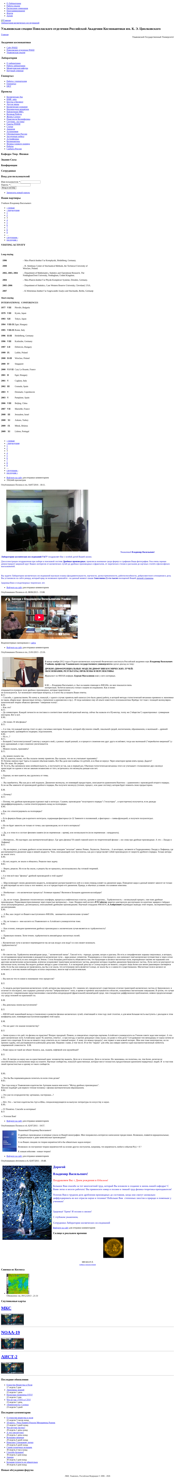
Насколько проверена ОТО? (20, 1395)
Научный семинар (15, 70)
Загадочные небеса (15, 136)
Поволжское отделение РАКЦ (20, 50)
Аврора (10, 1457)
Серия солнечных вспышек (19, 1447)
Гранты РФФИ (13, 124)
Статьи (10, 126)
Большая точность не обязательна (22, 1462)
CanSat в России (14, 149)
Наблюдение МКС (15, 112)
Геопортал (11, 84)
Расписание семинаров (17, 8)
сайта (33, 643)
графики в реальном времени (87, 1264)
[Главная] (6, 20)
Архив (10, 16)
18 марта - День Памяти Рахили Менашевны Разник (31, 1422)
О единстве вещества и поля (20, 1418)
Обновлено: (12, 1296)
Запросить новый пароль (18, 192)
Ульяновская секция (16, 52)
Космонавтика (13, 141)
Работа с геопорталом (17, 81)
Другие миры (13, 104)
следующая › (12, 237)
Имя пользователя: (10, 182)
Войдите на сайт (14, 477)
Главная (4, 34)
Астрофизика (13, 139)
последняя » (12, 240)
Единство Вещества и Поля (19, 1385)
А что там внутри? (15, 1432)
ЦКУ (9, 86)
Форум (10, 13)
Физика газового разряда (18, 144)
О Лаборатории (14, 3)
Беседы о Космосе (15, 102)
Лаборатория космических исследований (20, 23)
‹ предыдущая (13, 210)
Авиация (11, 129)
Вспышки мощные (15, 1437)
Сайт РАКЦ (12, 47)
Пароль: (5, 185)
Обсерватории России (17, 134)
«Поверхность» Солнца (18, 1404)
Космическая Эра (15, 97)
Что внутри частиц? (16, 1427)
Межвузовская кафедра (17, 68)
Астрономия (12, 131)
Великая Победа (14, 114)
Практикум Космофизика (18, 119)
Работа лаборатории (16, 66)
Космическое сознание (17, 107)
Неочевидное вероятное (18, 109)
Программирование (16, 11)
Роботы (10, 146)
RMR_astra (12, 99)
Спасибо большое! (15, 1452)
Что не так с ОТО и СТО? (19, 1400)
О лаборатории (14, 63)
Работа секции (13, 6)
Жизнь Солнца (13, 116)
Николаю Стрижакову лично (20, 1442)
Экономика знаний (15, 1390)
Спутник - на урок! (15, 121)
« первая (10, 208)
